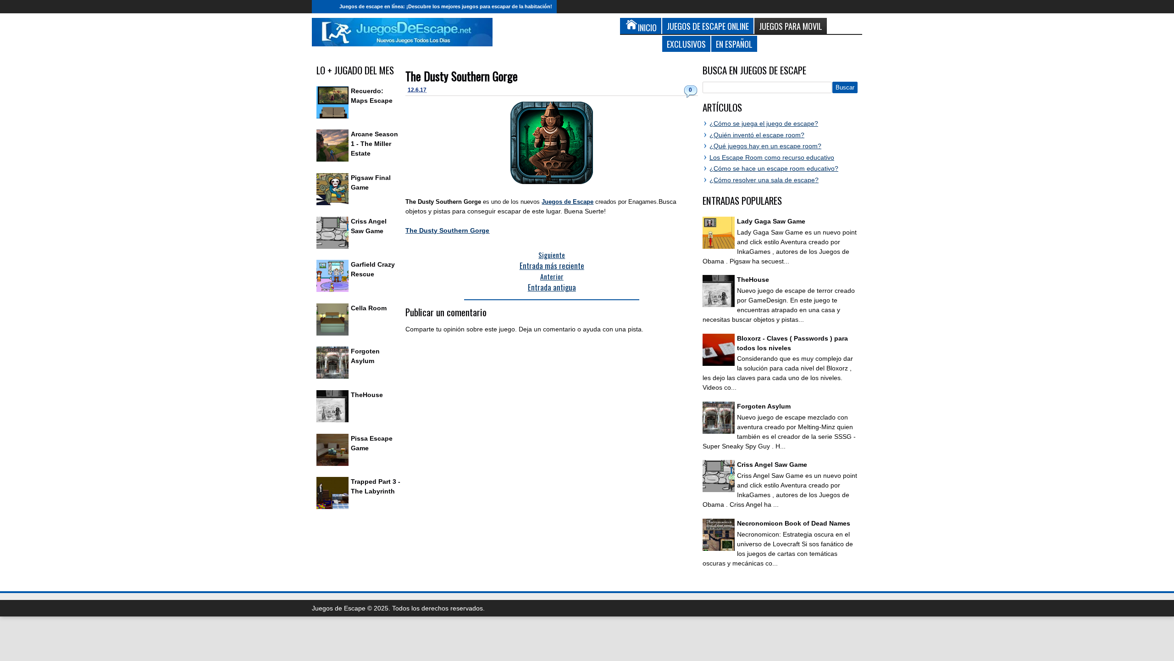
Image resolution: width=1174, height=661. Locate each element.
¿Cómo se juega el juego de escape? (763, 123)
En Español (734, 44)
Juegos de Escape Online (708, 26)
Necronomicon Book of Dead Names (793, 523)
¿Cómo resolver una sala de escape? (764, 180)
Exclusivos (686, 44)
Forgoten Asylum (764, 406)
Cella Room (369, 308)
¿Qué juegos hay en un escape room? (765, 146)
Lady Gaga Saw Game (771, 221)
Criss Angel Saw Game (772, 464)
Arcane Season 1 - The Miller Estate (374, 143)
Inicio (323, 6)
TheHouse (367, 394)
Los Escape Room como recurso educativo (771, 157)
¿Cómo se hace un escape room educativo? (773, 168)
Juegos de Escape (567, 201)
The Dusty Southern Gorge (461, 75)
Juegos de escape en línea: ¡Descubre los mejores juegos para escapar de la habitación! (445, 6)
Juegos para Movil (790, 26)
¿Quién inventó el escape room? (756, 135)
